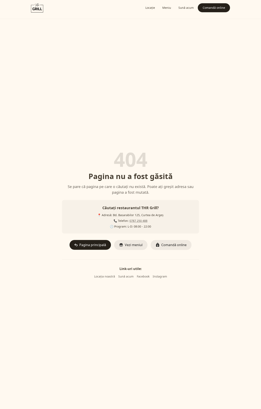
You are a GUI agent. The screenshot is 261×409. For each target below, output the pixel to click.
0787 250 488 (138, 221)
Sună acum (126, 276)
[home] (37, 8)
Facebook (143, 276)
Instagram (160, 276)
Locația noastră (104, 276)
